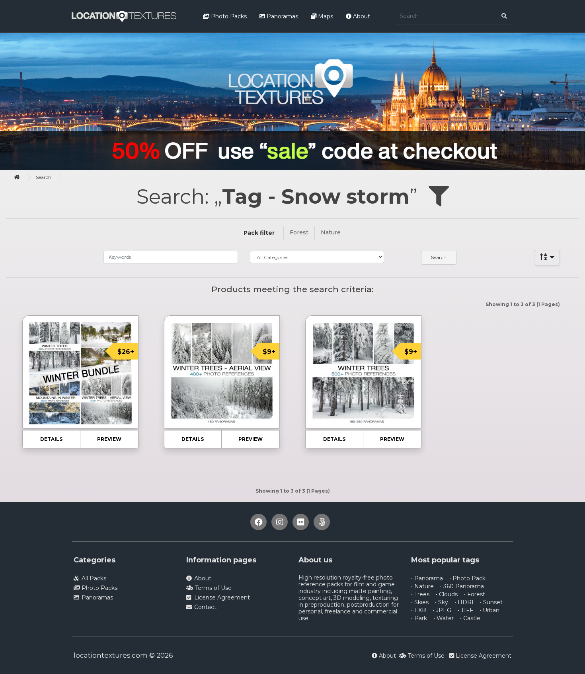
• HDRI (464, 602)
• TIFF (465, 610)
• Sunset (491, 602)
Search (43, 177)
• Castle (470, 618)
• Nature (422, 586)
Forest (299, 232)
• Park (419, 618)
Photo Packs (228, 16)
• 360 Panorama (462, 586)
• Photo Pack (467, 578)
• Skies (420, 602)
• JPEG (442, 610)
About (360, 16)
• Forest (474, 594)
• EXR (418, 610)
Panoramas (281, 16)
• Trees (420, 594)
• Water (443, 618)
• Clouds (447, 594)
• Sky (441, 602)
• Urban (489, 610)
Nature (331, 232)
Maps (324, 16)
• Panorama (427, 578)
